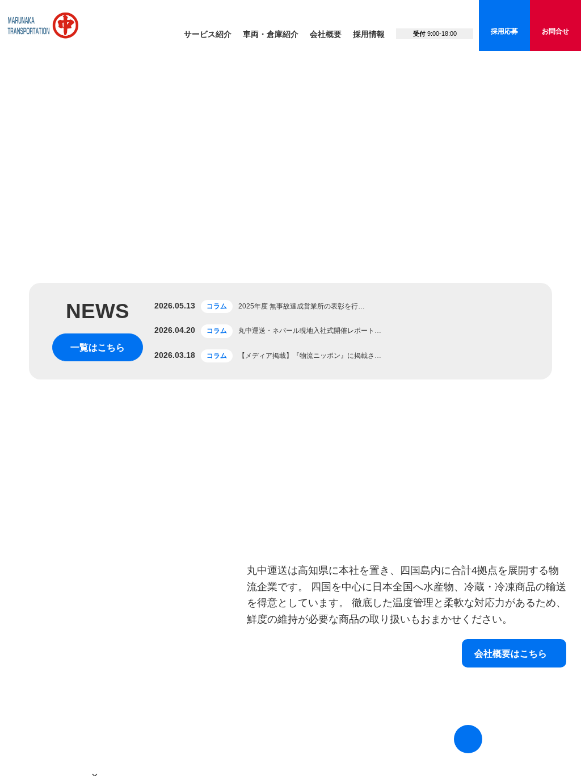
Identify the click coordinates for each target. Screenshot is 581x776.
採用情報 (369, 34)
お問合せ (555, 31)
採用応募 (504, 31)
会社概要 (326, 34)
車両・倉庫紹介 (270, 34)
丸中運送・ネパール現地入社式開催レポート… (309, 550)
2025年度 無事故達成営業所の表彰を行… (301, 525)
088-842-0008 (434, 19)
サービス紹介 (207, 34)
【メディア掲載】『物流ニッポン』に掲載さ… (309, 575)
